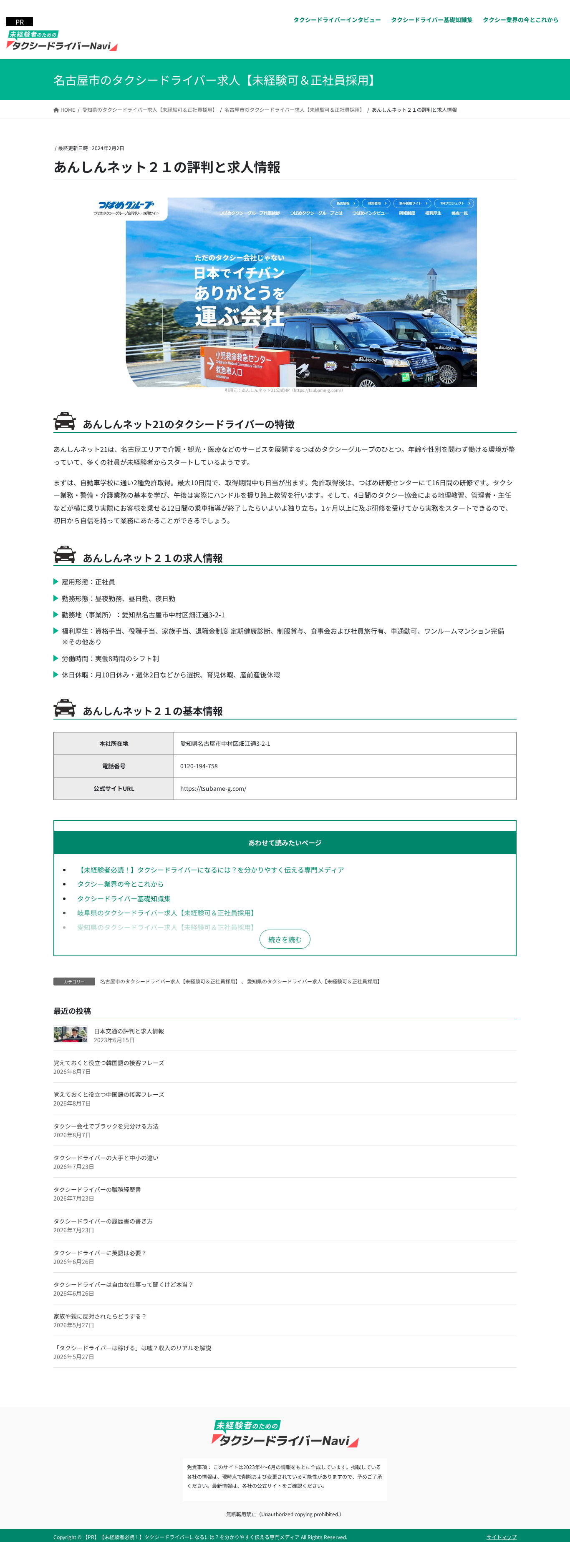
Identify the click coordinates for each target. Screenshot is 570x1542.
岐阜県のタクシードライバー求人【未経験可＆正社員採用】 (167, 913)
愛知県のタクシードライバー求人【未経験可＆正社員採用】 (167, 927)
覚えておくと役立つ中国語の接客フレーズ (108, 1094)
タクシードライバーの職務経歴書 (97, 1189)
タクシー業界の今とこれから (120, 884)
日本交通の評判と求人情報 (129, 1031)
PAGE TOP (550, 1488)
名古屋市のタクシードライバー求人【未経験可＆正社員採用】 (170, 981)
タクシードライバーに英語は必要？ (100, 1253)
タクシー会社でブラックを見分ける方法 (106, 1126)
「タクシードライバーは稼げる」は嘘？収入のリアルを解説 (132, 1348)
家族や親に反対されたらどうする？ (100, 1316)
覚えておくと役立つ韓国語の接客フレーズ (108, 1062)
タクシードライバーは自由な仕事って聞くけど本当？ (123, 1284)
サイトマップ (502, 1536)
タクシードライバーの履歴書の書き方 (103, 1221)
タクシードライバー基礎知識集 (124, 898)
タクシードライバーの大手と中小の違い (106, 1157)
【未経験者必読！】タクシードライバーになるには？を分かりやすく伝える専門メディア (210, 870)
